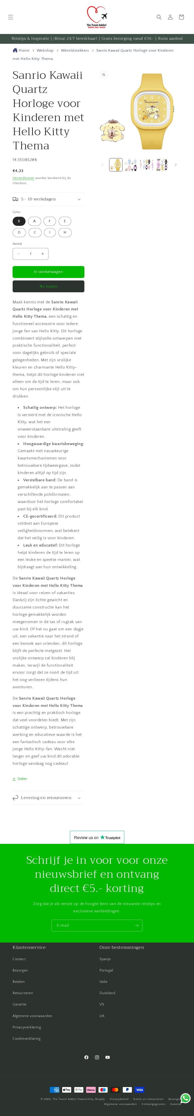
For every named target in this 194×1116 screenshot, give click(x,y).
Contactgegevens (153, 1104)
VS (102, 1004)
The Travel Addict (65, 1099)
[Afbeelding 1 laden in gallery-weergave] (115, 164)
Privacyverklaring (27, 1027)
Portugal (106, 970)
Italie (104, 982)
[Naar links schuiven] (102, 164)
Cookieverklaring (27, 1039)
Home (24, 50)
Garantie (20, 1004)
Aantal (17, 243)
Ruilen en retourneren (148, 1099)
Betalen (19, 982)
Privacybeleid (119, 1099)
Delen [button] (22, 779)
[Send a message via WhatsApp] (185, 1098)
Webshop (45, 50)
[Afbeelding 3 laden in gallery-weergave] (146, 164)
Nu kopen (49, 286)
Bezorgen (20, 970)
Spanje (105, 959)
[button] (10, 17)
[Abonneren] (136, 925)
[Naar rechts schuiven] (175, 164)
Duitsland (107, 993)
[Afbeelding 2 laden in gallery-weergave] (131, 164)
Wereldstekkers (75, 50)
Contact (19, 959)
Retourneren (23, 993)
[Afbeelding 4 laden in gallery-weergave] (162, 164)
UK (102, 1016)
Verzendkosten (23, 178)
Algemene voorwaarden (32, 1016)
